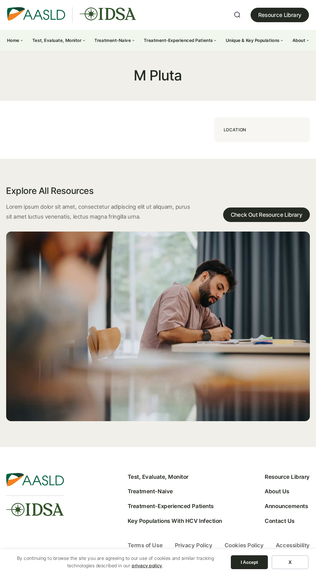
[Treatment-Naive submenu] (133, 40)
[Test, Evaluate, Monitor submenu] (84, 40)
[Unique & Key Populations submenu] (282, 40)
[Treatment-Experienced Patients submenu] (215, 40)
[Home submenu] (21, 40)
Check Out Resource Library (266, 215)
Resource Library (279, 15)
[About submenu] (307, 40)
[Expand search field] (237, 14)
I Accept (249, 562)
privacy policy (147, 566)
